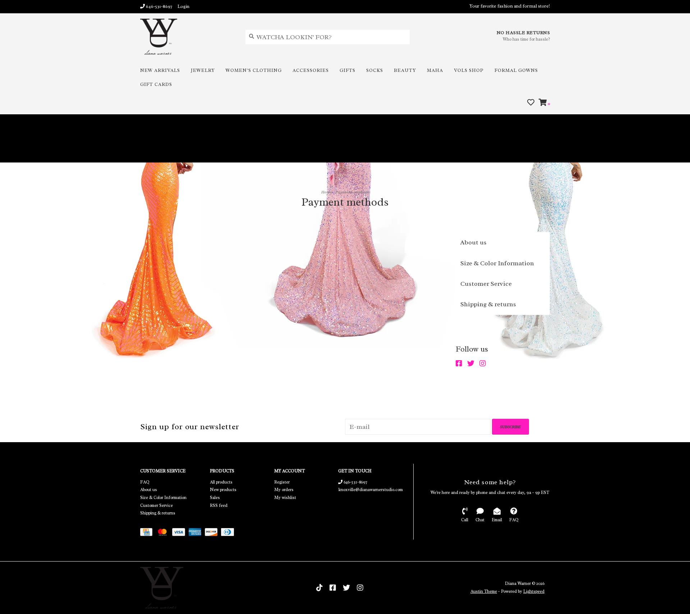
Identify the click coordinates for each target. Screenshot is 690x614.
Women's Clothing (254, 70)
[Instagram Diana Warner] (484, 364)
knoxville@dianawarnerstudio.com (370, 489)
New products (223, 489)
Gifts (347, 70)
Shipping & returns (488, 304)
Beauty (405, 70)
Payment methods (352, 192)
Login (183, 6)
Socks (374, 70)
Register (282, 482)
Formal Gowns (516, 70)
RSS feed (218, 505)
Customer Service (486, 284)
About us (473, 242)
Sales (215, 497)
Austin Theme (483, 591)
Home (326, 192)
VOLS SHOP (469, 70)
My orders (284, 489)
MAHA (435, 70)
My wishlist (285, 497)
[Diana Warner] (187, 37)
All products (221, 482)
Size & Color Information (497, 263)
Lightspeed (533, 591)
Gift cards (156, 84)
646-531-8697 (354, 482)
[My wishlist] (530, 103)
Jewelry (203, 70)
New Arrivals (160, 70)
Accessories (311, 70)
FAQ (145, 482)
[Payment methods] (148, 533)
